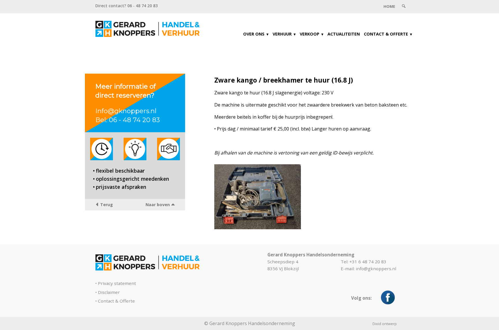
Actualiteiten (343, 34)
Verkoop (309, 34)
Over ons (254, 34)
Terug (106, 204)
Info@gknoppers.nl (126, 111)
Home (389, 6)
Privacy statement (117, 283)
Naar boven (158, 204)
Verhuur (282, 34)
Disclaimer (109, 292)
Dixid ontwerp (385, 323)
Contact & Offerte (386, 34)
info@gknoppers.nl (376, 268)
